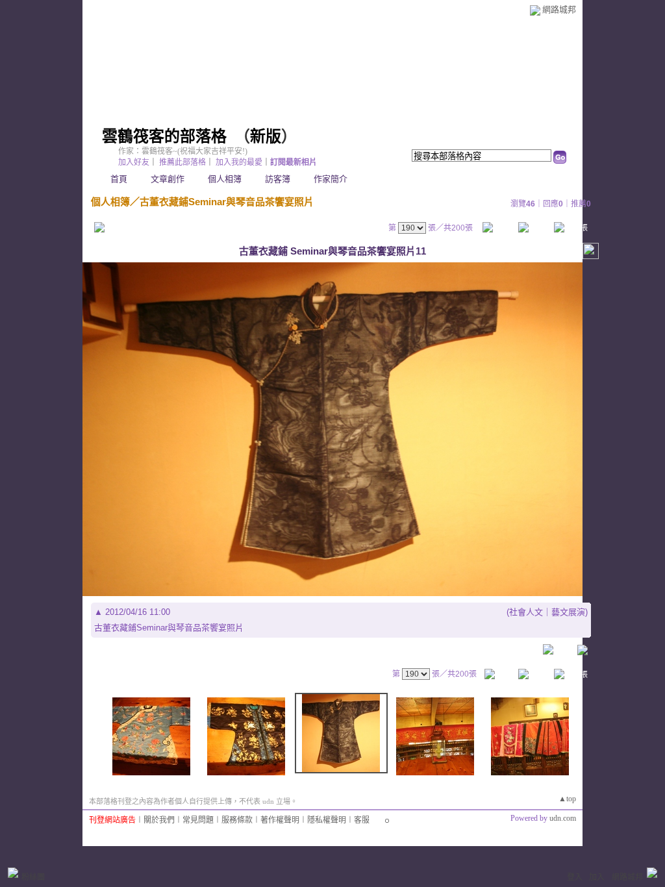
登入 (575, 877)
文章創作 (167, 179)
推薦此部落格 (182, 162)
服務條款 (237, 820)
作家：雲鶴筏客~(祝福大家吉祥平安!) (182, 151)
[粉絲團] (13, 873)
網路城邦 (559, 9)
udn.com (562, 818)
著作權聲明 (279, 820)
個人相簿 (225, 179)
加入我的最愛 (239, 162)
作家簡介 (330, 179)
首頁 (118, 179)
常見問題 (198, 820)
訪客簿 (277, 179)
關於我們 (159, 820)
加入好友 (133, 162)
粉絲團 (33, 877)
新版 (265, 136)
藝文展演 (568, 612)
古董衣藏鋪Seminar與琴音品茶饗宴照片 (227, 201)
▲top (567, 798)
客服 (362, 820)
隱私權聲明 (326, 820)
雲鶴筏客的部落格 (164, 136)
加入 (597, 877)
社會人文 (526, 612)
